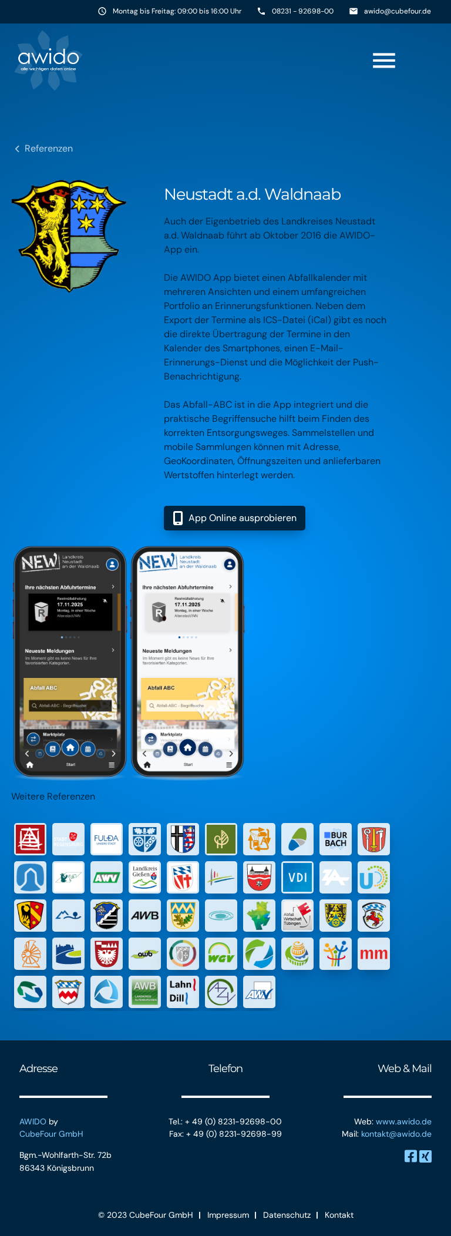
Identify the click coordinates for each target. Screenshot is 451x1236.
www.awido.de (404, 1121)
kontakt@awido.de (396, 1133)
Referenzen (49, 148)
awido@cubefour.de (397, 11)
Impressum (228, 1215)
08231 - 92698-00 (303, 11)
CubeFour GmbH (51, 1133)
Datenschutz (287, 1215)
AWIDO (32, 1121)
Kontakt (339, 1215)
